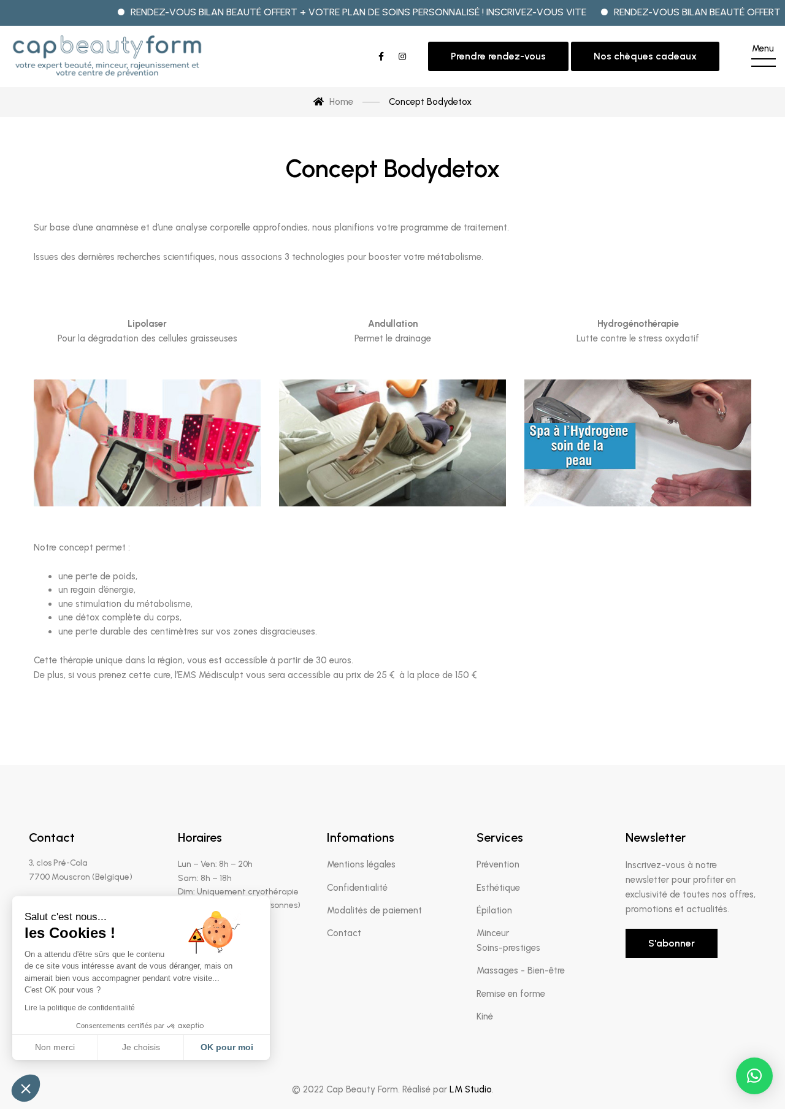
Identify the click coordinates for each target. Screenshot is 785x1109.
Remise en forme (511, 993)
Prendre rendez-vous (498, 56)
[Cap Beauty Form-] (107, 56)
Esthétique (498, 887)
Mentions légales (361, 864)
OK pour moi (227, 1047)
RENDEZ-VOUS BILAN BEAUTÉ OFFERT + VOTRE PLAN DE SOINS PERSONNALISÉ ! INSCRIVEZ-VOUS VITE (336, 12)
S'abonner (671, 943)
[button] (754, 1076)
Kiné (485, 1016)
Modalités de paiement (374, 910)
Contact (344, 933)
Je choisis (141, 1047)
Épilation (494, 910)
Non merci (55, 1047)
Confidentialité (357, 887)
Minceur (493, 933)
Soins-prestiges (508, 947)
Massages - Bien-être (521, 970)
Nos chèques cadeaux (645, 56)
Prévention (498, 864)
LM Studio (471, 1089)
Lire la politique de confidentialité (80, 1008)
